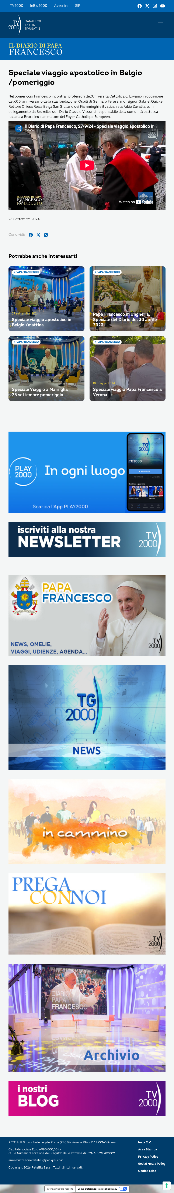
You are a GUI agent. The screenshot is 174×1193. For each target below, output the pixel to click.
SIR (77, 6)
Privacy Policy (148, 1157)
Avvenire (61, 6)
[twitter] (38, 235)
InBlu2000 (38, 6)
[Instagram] (155, 6)
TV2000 (16, 6)
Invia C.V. (145, 1142)
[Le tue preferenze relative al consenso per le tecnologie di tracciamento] (167, 1186)
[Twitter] (147, 6)
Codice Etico (147, 1171)
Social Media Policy (152, 1164)
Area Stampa (147, 1149)
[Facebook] (140, 6)
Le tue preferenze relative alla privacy (97, 1188)
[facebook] (31, 235)
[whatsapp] (46, 235)
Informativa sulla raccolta (60, 1188)
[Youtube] (163, 6)
